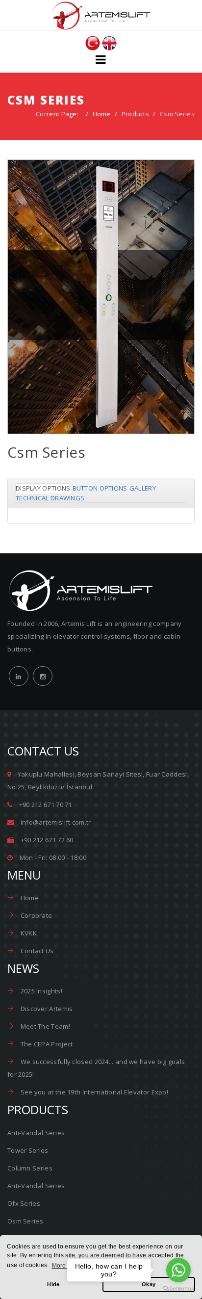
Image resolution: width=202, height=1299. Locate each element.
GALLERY (142, 488)
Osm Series (25, 1221)
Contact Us (36, 950)
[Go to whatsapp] (178, 1270)
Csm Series (101, 316)
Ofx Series (23, 1203)
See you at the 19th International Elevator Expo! (93, 1092)
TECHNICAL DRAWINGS (50, 498)
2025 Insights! (40, 991)
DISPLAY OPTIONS (43, 488)
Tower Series (28, 1150)
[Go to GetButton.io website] (178, 1289)
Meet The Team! (44, 1026)
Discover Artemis (46, 1008)
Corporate (35, 915)
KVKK (28, 933)
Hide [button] (53, 1284)
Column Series (29, 1168)
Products (135, 113)
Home (102, 113)
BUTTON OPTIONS (100, 488)
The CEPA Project (46, 1043)
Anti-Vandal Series (36, 1132)
